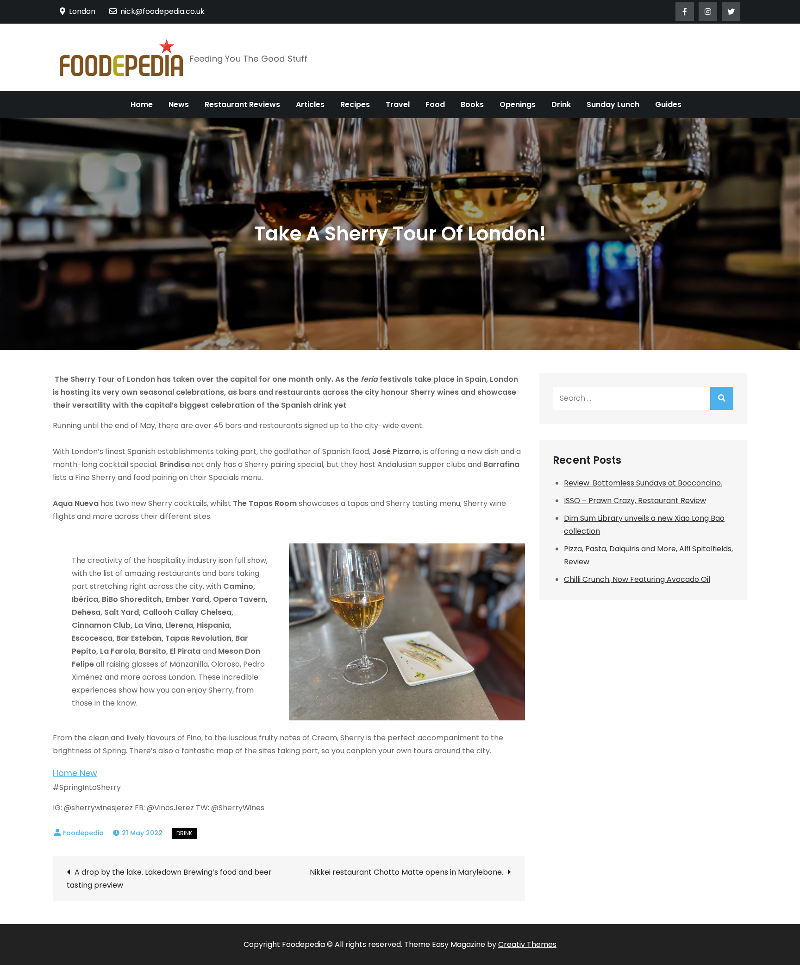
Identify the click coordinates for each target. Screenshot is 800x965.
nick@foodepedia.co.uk (162, 11)
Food (435, 104)
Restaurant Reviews (242, 104)
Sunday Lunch (613, 104)
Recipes (355, 104)
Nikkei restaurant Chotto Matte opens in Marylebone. (406, 872)
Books (472, 104)
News (179, 104)
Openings (518, 104)
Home (142, 104)
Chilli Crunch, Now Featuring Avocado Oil (637, 579)
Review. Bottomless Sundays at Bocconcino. (643, 483)
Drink (561, 104)
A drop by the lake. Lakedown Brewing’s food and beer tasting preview (169, 878)
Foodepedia (83, 833)
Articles (310, 104)
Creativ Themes (527, 944)
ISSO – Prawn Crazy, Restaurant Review (635, 500)
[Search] (721, 398)
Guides (668, 104)
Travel (398, 104)
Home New (75, 773)
